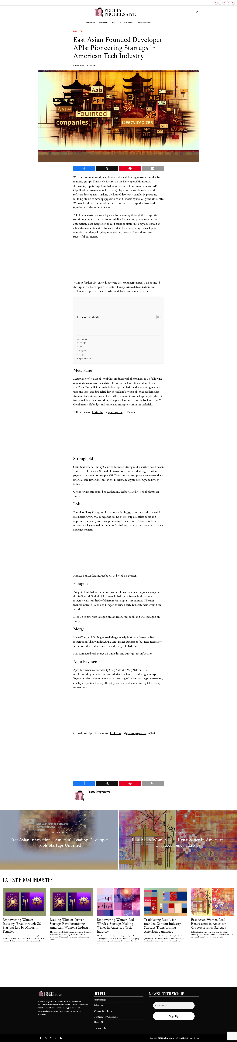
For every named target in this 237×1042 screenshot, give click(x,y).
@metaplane (115, 412)
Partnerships (100, 999)
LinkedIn (97, 412)
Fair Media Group (191, 1038)
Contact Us (100, 1028)
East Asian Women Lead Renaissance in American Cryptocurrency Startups (208, 924)
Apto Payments (85, 358)
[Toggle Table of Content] (157, 317)
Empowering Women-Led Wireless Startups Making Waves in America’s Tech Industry (115, 925)
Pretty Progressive (99, 792)
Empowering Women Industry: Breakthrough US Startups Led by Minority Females (22, 925)
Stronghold (84, 342)
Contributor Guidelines (106, 1016)
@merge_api (132, 653)
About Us (99, 1022)
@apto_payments (136, 733)
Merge (81, 354)
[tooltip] (216, 3)
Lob (80, 346)
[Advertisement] (118, 261)
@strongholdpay (145, 491)
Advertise (98, 1005)
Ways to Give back (103, 1011)
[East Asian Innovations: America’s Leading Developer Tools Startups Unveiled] (59, 840)
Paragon (82, 350)
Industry (78, 31)
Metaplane (83, 338)
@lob (120, 575)
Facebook (124, 491)
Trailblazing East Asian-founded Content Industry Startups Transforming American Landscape (162, 925)
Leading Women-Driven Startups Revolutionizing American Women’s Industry (70, 924)
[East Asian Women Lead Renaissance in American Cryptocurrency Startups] (178, 840)
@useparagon (148, 616)
